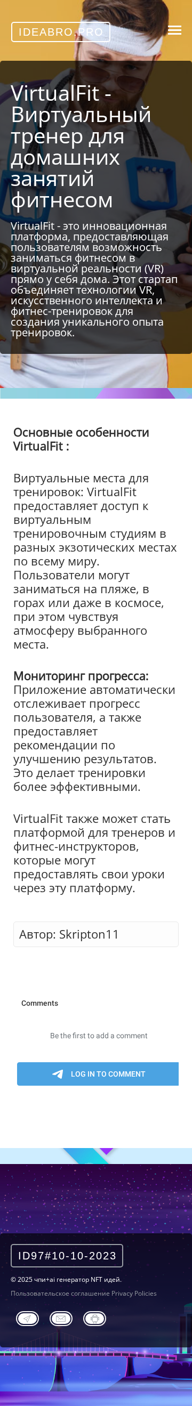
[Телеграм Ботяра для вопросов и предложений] (94, 1317)
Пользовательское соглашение (60, 1293)
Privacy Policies (134, 1293)
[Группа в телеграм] (27, 1317)
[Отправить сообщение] (61, 1317)
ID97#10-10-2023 (67, 1256)
